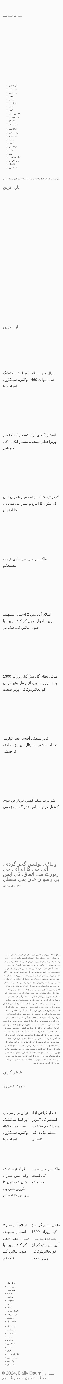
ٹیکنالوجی (13, 103)
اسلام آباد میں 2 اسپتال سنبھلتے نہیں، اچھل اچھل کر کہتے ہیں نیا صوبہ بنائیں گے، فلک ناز (28, 620)
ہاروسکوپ (13, 89)
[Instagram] (30, 6)
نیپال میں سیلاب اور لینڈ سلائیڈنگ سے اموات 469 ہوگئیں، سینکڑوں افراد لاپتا (29, 379)
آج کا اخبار (13, 86)
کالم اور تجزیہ (14, 114)
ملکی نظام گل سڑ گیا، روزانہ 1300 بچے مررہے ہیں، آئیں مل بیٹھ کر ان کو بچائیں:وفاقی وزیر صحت (30, 682)
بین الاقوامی (14, 117)
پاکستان (12, 121)
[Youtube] (6, 6)
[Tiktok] (22, 6)
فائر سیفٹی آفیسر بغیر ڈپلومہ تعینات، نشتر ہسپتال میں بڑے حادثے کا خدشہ (30, 744)
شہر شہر (13, 93)
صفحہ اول (13, 124)
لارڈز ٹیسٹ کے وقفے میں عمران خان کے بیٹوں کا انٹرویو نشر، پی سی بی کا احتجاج (31, 503)
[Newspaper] (46, 6)
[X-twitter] (38, 6)
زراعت (11, 100)
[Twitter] (36, 1273)
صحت (11, 96)
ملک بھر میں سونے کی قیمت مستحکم (46, 1175)
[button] (3, 1079)
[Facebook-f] (14, 6)
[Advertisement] (31, 225)
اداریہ (11, 107)
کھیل (11, 110)
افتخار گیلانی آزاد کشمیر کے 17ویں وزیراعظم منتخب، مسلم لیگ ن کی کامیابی (30, 441)
